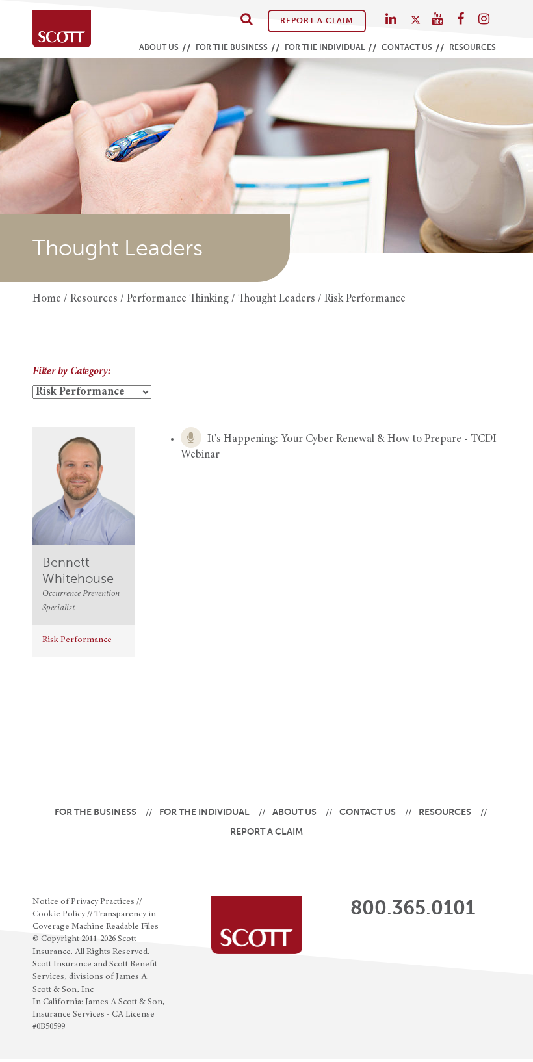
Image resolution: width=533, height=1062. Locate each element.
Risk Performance (77, 640)
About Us (159, 47)
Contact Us (407, 47)
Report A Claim (317, 20)
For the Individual (325, 47)
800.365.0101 (412, 908)
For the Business (232, 47)
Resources (472, 47)
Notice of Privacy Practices (83, 902)
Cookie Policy (58, 914)
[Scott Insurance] (62, 29)
